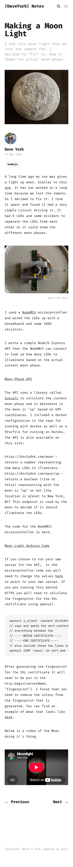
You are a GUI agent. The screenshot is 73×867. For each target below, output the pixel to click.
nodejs (12, 164)
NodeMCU (29, 312)
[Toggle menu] (66, 6)
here (59, 576)
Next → (60, 801)
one (8, 188)
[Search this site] (59, 6)
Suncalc (11, 398)
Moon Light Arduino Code (27, 546)
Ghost (65, 849)
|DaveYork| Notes (24, 6)
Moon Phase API (18, 379)
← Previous (17, 801)
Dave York (14, 149)
